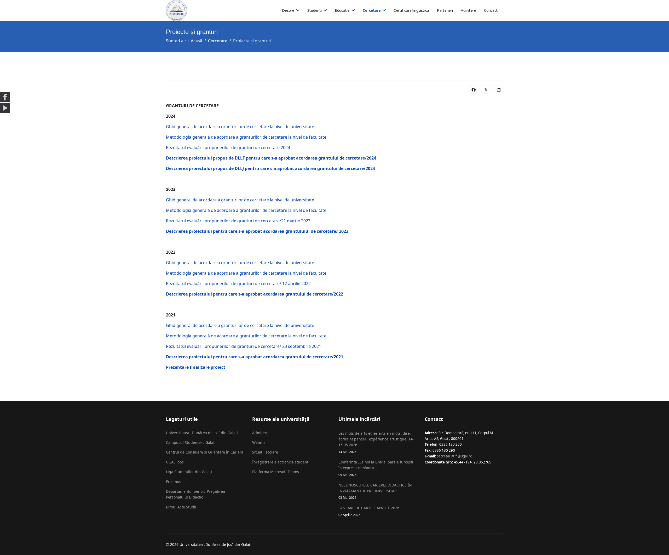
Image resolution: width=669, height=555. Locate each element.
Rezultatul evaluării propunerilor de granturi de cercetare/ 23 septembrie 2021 (243, 346)
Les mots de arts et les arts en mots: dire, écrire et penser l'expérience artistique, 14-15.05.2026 (376, 442)
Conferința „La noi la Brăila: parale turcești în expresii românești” (375, 468)
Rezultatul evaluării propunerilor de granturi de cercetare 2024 (228, 147)
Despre (288, 10)
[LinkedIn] (498, 89)
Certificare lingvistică (411, 10)
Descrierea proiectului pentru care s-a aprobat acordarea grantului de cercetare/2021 (254, 357)
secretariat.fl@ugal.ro (454, 456)
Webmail (260, 442)
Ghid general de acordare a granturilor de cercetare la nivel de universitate (240, 126)
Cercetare (372, 10)
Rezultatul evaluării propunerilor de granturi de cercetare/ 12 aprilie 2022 (238, 283)
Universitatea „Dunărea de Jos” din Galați (202, 432)
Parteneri (445, 10)
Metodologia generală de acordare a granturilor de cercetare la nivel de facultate (246, 137)
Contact (491, 10)
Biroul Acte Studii (181, 507)
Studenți (314, 10)
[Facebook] (473, 89)
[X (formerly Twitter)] (486, 89)
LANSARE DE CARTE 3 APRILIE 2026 (368, 511)
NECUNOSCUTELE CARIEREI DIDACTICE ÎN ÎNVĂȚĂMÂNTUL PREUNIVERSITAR (375, 491)
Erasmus (173, 481)
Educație (342, 10)
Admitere (468, 10)
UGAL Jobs (175, 462)
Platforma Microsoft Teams (275, 471)
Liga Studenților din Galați (189, 471)
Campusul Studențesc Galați (191, 442)
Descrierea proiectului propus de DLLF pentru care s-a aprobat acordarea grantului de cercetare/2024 (271, 158)
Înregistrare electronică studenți (280, 462)
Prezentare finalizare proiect (195, 367)
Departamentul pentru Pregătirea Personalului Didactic (195, 494)
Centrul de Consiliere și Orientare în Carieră (204, 452)
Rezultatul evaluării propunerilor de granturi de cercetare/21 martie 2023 (238, 221)
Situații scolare (265, 452)
